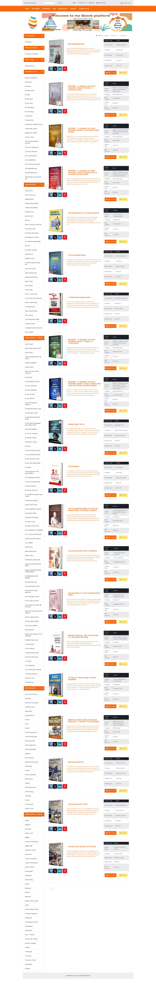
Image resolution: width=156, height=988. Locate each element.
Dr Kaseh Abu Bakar (31, 233)
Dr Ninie (27, 446)
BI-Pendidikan (29, 107)
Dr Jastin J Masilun (31, 433)
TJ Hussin (28, 661)
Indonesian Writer (31, 129)
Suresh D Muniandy (31, 657)
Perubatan (28, 930)
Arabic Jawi (29, 833)
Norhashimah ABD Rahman (31, 591)
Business (28, 698)
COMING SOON (84, 9)
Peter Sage (29, 290)
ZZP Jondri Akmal (31, 156)
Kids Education (30, 741)
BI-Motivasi (29, 99)
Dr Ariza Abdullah (31, 390)
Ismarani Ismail (30, 269)
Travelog (28, 956)
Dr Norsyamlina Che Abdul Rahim (32, 472)
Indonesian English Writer (34, 124)
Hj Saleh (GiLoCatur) (32, 526)
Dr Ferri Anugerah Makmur (31, 403)
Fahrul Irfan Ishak (31, 505)
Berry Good (29, 216)
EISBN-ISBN (28, 846)
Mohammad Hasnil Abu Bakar (33, 565)
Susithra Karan (30, 324)
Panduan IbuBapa (31, 913)
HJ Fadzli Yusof (30, 522)
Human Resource (31, 732)
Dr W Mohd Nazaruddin (33, 241)
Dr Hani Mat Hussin (31, 413)
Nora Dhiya (29, 285)
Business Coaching (31, 703)
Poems (27, 770)
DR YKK (27, 246)
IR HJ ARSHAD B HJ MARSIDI (34, 530)
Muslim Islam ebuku (32, 901)
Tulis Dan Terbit (30, 960)
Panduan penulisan (31, 54)
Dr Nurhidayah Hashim (32, 477)
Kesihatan (28, 875)
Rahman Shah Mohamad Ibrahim (33, 612)
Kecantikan (29, 871)
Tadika (27, 947)
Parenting (28, 766)
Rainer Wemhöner (31, 302)
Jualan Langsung (31, 858)
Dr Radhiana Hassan (32, 237)
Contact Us (83, 3)
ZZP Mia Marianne (31, 173)
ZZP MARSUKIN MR (31, 168)
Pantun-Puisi (29, 137)
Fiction (27, 720)
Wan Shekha (29, 332)
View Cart (114, 35)
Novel (27, 905)
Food (26, 724)
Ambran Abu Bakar (31, 208)
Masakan (28, 888)
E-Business (28, 116)
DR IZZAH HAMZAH (31, 429)
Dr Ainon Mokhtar (31, 386)
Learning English (30, 749)
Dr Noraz (28, 467)
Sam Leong (29, 315)
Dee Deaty (28, 377)
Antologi (28, 829)
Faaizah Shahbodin (31, 500)
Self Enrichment (30, 787)
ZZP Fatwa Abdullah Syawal (31, 142)
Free (54, 9)
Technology (29, 792)
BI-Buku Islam (29, 90)
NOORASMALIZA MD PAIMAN (31, 577)
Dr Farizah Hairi (30, 229)
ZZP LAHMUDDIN (30, 160)
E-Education (29, 120)
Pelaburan (28, 918)
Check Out (123, 35)
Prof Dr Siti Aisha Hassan (33, 298)
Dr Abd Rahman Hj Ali (32, 381)
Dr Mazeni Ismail (30, 438)
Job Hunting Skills (31, 737)
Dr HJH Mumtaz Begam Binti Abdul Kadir (33, 424)
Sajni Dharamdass (31, 311)
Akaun (27, 820)
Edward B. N (29, 254)
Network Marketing (31, 762)
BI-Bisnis (28, 86)
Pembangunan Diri (31, 922)
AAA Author (29, 191)
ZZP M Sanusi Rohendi (32, 164)
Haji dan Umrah (30, 850)
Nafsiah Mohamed (31, 277)
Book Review (101, 3)
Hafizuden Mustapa (32, 517)
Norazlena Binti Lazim (32, 586)
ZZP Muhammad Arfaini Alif (33, 178)
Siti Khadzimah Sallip (32, 319)
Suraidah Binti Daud (32, 653)
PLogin (92, 3)
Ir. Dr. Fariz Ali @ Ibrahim (33, 534)
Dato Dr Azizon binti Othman (32, 372)
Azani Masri (29, 352)
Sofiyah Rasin (29, 644)
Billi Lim (27, 220)
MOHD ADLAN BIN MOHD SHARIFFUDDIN (33, 571)
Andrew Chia (29, 212)
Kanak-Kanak (29, 867)
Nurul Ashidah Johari (32, 596)
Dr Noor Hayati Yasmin (33, 450)
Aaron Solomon (30, 195)
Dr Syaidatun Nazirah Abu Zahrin (34, 495)
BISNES (27, 837)
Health (27, 728)
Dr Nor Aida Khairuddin (33, 463)
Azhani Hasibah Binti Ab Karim (33, 357)
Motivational (29, 758)
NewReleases (62, 9)
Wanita (27, 968)
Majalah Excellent (31, 133)
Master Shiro (29, 555)
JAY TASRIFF (29, 543)
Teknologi (28, 952)
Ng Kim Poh (29, 281)
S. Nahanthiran (30, 307)
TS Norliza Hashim (31, 674)
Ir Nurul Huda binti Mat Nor (32, 263)
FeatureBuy (36, 9)
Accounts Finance (31, 694)
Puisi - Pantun (30, 935)
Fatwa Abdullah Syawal (33, 509)
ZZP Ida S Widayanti (32, 147)
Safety (27, 783)
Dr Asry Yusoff (30, 394)
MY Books (28, 42)
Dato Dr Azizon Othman (33, 224)
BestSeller (46, 9)
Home (74, 3)
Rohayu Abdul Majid (32, 621)
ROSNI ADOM (29, 630)
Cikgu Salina (29, 367)
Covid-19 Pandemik (31, 842)
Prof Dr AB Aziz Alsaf (32, 601)
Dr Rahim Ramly (30, 486)
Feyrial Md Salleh (31, 513)
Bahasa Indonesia (31, 78)
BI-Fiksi (27, 95)
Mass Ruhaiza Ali (30, 551)
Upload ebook (29, 66)
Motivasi (28, 897)
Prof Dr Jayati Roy (31, 294)
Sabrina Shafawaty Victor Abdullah (34, 635)
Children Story (30, 707)
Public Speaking (30, 775)
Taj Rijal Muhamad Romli (33, 328)
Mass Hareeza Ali (31, 273)
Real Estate (29, 779)
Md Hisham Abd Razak (32, 560)
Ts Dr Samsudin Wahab (33, 670)
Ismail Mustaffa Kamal (33, 538)
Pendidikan (29, 926)
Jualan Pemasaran (31, 863)
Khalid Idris (28, 547)
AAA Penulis (29, 344)
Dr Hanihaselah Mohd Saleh (32, 418)
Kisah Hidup (29, 880)
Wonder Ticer (29, 678)
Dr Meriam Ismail (31, 442)
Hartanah (28, 854)
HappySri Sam (30, 258)
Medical (28, 753)
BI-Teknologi (29, 112)
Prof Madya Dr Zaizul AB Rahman (33, 606)
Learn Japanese (30, 745)
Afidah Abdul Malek (31, 203)
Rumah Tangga (30, 943)
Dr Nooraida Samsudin (32, 455)
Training (73, 9)
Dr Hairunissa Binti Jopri (33, 409)
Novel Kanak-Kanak (31, 909)
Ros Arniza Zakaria (31, 625)
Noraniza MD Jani (31, 582)
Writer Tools (29, 808)
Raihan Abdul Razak (31, 617)
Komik (27, 884)
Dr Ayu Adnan (29, 398)
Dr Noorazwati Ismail (32, 459)
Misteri (27, 892)
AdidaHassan (29, 199)
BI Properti (28, 82)
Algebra (27, 825)
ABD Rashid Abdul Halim (33, 348)
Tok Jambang (30, 665)
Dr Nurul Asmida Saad (32, 482)
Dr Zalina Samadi (31, 250)
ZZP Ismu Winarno (31, 151)
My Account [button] (126, 3)
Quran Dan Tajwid (31, 939)
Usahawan (28, 964)
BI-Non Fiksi (29, 103)
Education (28, 711)
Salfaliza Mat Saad (31, 640)
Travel (27, 800)
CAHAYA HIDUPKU (31, 363)
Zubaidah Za (29, 682)
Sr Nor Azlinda (29, 648)
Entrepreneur (29, 715)
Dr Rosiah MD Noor (31, 490)
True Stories (29, 804)
